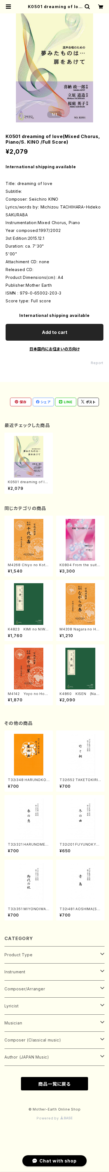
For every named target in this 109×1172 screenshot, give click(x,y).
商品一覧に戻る (54, 1084)
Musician (13, 1023)
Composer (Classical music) (32, 1040)
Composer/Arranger (24, 988)
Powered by (48, 1118)
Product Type (18, 954)
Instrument (14, 971)
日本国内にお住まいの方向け (54, 349)
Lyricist (11, 1005)
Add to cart (54, 332)
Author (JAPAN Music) (26, 1057)
